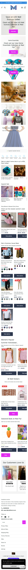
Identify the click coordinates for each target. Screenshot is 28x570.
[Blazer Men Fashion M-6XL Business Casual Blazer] (20, 253)
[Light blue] (7, 327)
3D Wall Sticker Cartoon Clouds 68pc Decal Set (8, 402)
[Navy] (12, 299)
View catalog (2, 7)
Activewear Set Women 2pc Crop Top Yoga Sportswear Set (8, 365)
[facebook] (8, 516)
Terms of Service (5, 536)
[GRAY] (7, 299)
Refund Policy (4, 529)
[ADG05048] (12, 269)
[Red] (2, 330)
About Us (3, 542)
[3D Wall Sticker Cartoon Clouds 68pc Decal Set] (8, 392)
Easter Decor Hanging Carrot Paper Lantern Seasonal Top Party (8, 442)
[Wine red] (17, 266)
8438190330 (6, 508)
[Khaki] (15, 266)
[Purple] (20, 266)
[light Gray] (22, 299)
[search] (5, 7)
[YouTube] (5, 516)
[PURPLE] (12, 327)
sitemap (3, 549)
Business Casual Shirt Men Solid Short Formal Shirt (6, 322)
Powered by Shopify (19, 556)
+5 (16, 268)
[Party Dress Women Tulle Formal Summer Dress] (8, 220)
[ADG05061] (2, 269)
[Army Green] (22, 266)
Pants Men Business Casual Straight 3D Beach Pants (6, 294)
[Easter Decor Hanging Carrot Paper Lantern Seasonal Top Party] (8, 432)
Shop (13, 413)
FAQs (2, 539)
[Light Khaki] (4, 299)
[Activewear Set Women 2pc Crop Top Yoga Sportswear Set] (8, 355)
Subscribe (24, 522)
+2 (4, 330)
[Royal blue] (15, 268)
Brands (3, 546)
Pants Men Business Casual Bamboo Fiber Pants (18, 294)
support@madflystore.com (9, 510)
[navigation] (1, 3)
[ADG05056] (9, 269)
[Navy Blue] (20, 299)
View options (9, 236)
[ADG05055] (7, 269)
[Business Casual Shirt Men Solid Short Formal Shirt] (7, 314)
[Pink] (9, 327)
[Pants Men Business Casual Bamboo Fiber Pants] (20, 284)
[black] (2, 299)
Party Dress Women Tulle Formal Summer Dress (8, 230)
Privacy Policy (4, 526)
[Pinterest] (1, 517)
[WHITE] (9, 299)
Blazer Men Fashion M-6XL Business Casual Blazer (20, 261)
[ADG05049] (2, 272)
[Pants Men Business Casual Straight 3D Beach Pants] (7, 284)
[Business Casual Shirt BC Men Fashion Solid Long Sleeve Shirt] (7, 253)
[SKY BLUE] (2, 301)
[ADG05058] (4, 269)
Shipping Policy (5, 532)
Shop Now (13, 31)
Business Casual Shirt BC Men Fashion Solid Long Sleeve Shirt (6, 262)
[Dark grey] (24, 266)
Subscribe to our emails (6, 519)
